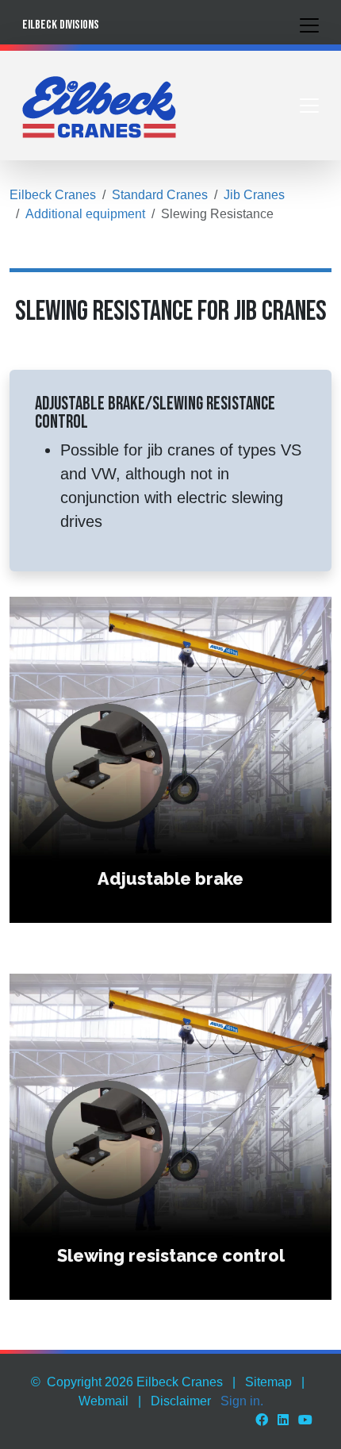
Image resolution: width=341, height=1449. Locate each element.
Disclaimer (181, 1401)
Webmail (103, 1401)
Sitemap (268, 1382)
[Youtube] (305, 1420)
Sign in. (241, 1401)
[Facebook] (261, 1420)
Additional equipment (85, 214)
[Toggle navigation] (309, 25)
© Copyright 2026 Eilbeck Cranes (127, 1382)
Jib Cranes (254, 195)
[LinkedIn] (283, 1420)
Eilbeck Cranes (53, 195)
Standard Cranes (160, 195)
